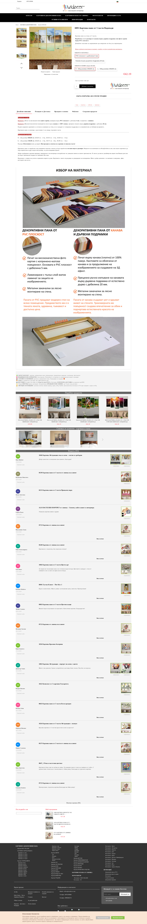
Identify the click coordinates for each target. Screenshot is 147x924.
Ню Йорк (77, 850)
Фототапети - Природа (110, 849)
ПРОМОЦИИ (107, 869)
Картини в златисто (56, 847)
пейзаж (90, 105)
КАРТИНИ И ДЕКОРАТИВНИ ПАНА (48, 15)
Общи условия (18, 900)
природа (97, 105)
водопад (83, 105)
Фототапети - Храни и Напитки (112, 866)
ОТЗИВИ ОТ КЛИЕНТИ (60, 19)
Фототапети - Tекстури (110, 861)
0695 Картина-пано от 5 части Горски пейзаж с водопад (117, 421)
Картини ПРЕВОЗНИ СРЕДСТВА (82, 869)
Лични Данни (32, 903)
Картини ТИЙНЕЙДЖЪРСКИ (81, 860)
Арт (53, 854)
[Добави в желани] (130, 81)
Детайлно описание (24, 111)
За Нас (16, 892)
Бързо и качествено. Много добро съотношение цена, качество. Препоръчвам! (62, 588)
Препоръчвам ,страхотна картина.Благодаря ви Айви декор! (57, 787)
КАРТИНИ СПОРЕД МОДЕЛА (25, 850)
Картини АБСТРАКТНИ (57, 864)
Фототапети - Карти (110, 855)
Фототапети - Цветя (110, 846)
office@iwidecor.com (69, 891)
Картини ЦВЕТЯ (55, 852)
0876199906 (30, 1)
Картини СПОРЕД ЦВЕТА (24, 860)
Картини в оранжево (23, 867)
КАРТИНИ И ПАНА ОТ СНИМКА (76, 15)
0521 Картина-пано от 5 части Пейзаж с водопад (59, 421)
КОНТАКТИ (91, 19)
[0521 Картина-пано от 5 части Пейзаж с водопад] (59, 407)
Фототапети (108, 876)
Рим (76, 853)
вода (77, 105)
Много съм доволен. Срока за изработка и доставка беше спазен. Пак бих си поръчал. (65, 668)
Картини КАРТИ (78, 865)
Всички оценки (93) (73, 803)
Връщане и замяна (61, 111)
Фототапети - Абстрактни (111, 848)
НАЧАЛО (29, 15)
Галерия (30, 897)
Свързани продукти (90, 111)
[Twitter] (125, 1)
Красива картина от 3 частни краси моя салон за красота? (56, 727)
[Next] (102, 439)
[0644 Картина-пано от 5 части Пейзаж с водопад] (88, 407)
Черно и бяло (55, 850)
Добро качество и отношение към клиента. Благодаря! (55, 459)
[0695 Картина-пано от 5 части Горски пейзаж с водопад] (117, 407)
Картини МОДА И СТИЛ (57, 873)
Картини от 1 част (22, 852)
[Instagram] (128, 1)
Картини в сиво (55, 846)
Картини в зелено (22, 875)
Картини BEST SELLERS (23, 848)
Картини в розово (22, 868)
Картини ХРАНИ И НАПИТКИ (81, 862)
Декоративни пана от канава (111, 874)
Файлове (75, 111)
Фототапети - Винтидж (110, 859)
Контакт (44, 897)
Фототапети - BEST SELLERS (81, 878)
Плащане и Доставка (42, 111)
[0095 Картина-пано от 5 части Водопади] (50, 69)
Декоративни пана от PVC (111, 872)
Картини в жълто (22, 864)
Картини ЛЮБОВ (55, 871)
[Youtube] (70, 901)
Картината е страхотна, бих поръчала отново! (53, 549)
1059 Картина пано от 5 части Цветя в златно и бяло (62, 823)
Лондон (76, 849)
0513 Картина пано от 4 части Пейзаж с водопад (30, 421)
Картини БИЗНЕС (78, 867)
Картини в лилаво (22, 870)
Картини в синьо (22, 874)
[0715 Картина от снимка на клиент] (49, 835)
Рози (53, 857)
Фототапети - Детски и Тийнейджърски (114, 857)
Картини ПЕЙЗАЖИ (42, 24)
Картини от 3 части (22, 855)
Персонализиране (103, 917)
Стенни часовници (109, 878)
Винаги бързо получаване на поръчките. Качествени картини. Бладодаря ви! (62, 608)
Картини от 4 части (22, 857)
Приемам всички (118, 917)
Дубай (76, 856)
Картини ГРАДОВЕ (55, 878)
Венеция (77, 852)
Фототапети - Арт (109, 863)
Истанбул (77, 855)
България (77, 846)
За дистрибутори (32, 900)
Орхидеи (54, 856)
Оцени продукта (56, 71)
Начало (17, 24)
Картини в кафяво (22, 873)
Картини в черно (56, 849)
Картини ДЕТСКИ (78, 858)
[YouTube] (130, 1)
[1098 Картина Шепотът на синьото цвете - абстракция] (49, 815)
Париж (76, 847)
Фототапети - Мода (109, 865)
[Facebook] (123, 1)
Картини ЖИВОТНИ (56, 875)
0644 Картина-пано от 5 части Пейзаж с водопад (88, 421)
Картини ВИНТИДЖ (78, 863)
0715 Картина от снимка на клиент (62, 833)
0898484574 (68, 898)
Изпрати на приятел (45, 71)
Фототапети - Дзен (109, 851)
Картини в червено (22, 871)
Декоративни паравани (110, 879)
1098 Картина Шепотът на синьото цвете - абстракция (63, 813)
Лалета (53, 860)
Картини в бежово (22, 865)
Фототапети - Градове (110, 853)
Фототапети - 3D (77, 879)
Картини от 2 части (22, 854)
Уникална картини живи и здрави (49, 511)
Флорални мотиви (56, 859)
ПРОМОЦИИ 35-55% (114, 15)
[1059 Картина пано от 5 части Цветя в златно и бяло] (49, 825)
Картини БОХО (54, 866)
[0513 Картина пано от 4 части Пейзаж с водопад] (30, 407)
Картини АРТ (54, 862)
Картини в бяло (22, 862)
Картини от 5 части (22, 858)
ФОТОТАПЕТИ (98, 15)
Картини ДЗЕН (54, 870)
